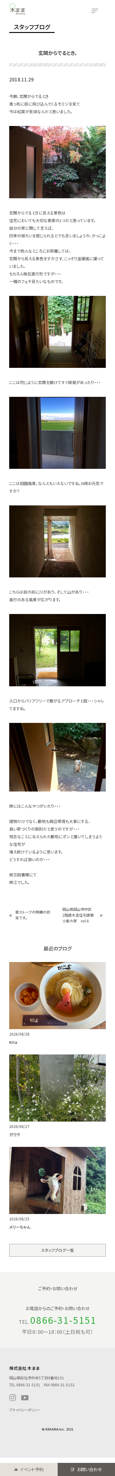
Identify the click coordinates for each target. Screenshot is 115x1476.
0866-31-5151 (63, 1320)
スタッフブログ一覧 (57, 1250)
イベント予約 (32, 1469)
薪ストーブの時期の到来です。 (32, 914)
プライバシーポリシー (24, 1409)
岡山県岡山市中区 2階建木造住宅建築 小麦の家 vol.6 (79, 915)
